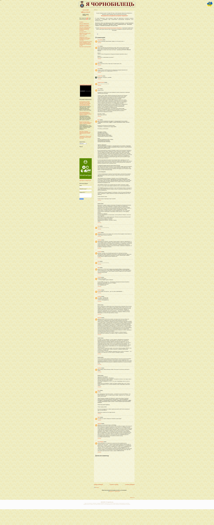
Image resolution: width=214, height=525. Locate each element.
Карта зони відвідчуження (84, 23)
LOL (98, 62)
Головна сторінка (114, 484)
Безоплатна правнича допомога (85, 46)
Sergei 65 (99, 317)
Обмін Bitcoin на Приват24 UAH (85, 180)
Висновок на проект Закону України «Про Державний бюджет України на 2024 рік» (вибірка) (85, 122)
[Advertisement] (85, 66)
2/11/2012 (99, 438)
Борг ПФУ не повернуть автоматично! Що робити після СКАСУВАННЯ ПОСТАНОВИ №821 (85, 133)
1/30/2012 (99, 42)
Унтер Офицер (100, 441)
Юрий (99, 417)
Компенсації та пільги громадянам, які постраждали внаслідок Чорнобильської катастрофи (84, 39)
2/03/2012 (99, 72)
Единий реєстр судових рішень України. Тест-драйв (85, 34)
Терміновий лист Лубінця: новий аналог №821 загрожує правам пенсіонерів (85, 137)
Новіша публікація (98, 484)
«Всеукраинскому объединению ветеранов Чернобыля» (110, 27)
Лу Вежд (99, 277)
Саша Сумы (100, 39)
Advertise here (132, 497)
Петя (98, 68)
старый (99, 232)
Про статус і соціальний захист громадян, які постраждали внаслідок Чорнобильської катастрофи (85, 29)
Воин (99, 46)
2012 (98, 267)
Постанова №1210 (82, 31)
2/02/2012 (99, 58)
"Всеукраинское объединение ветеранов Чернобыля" (114, 15)
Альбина (99, 251)
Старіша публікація (130, 484)
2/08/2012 (99, 413)
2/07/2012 (99, 200)
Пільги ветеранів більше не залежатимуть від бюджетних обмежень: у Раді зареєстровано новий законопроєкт (85, 113)
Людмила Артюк (101, 82)
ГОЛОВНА (81, 22)
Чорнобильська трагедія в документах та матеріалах (84, 25)
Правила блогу (82, 35)
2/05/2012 (99, 116)
